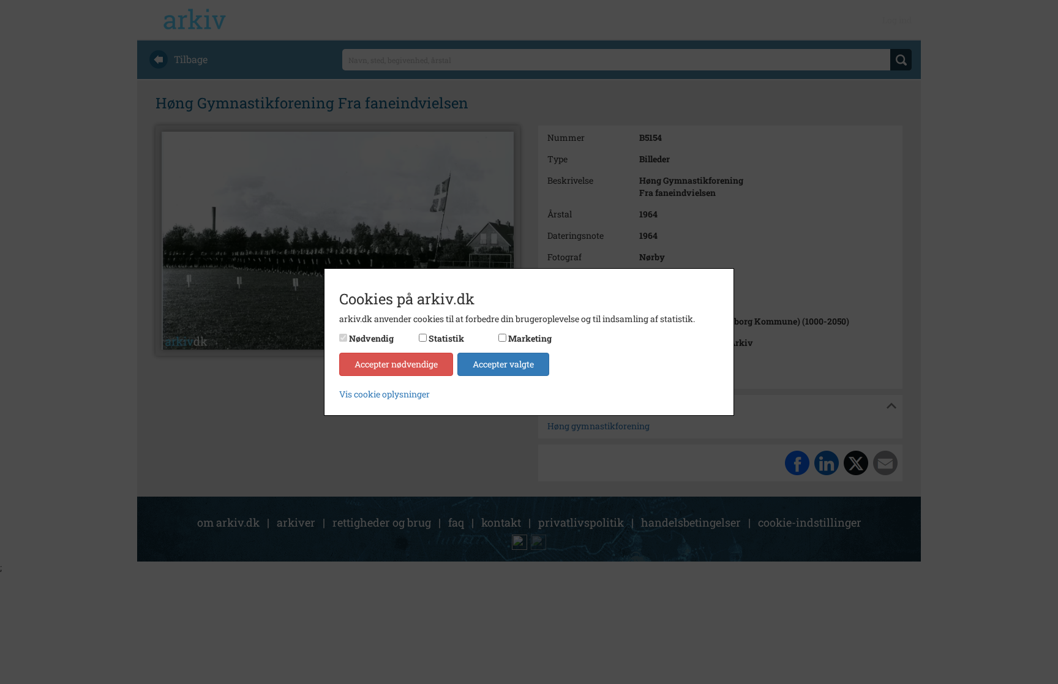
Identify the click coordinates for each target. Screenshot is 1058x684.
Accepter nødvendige (396, 364)
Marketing (530, 338)
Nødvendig (371, 338)
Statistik (446, 338)
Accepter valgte (503, 364)
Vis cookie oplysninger (384, 394)
